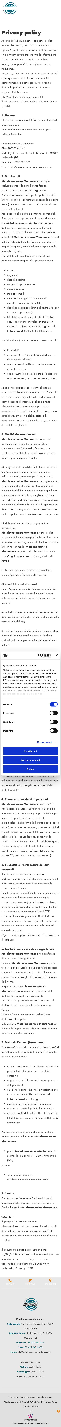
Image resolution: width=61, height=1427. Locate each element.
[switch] (54, 713)
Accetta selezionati (30, 760)
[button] (54, 8)
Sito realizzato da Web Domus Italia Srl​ (30, 1423)
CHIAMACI (10, 1284)
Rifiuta (30, 769)
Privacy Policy (50, 1401)
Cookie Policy (31, 1406)
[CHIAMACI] (10, 1280)
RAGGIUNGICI (50, 1284)
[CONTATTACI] (30, 1280)
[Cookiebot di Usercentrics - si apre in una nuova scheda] (38, 655)
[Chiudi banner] (57, 655)
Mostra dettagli (44, 742)
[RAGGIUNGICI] (50, 1280)
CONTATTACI (30, 1284)
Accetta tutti (30, 751)
